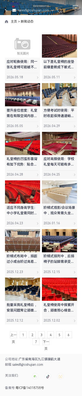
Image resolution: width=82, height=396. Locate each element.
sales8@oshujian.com (34, 10)
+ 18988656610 (6, 10)
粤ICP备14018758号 (29, 388)
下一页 (46, 342)
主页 (14, 21)
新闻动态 (27, 21)
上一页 (13, 335)
